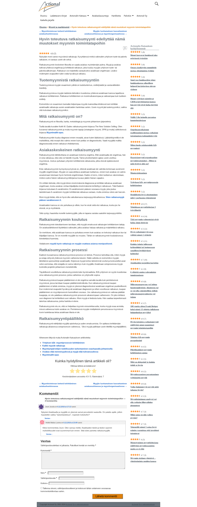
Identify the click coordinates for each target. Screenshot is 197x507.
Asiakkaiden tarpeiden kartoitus (144, 263)
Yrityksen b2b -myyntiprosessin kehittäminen (63, 343)
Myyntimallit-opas (55, 132)
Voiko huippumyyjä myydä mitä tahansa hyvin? (144, 388)
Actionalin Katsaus (78, 15)
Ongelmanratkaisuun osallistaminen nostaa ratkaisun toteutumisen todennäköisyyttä (144, 133)
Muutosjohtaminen (138, 173)
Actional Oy (142, 15)
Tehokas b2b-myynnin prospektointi (140, 338)
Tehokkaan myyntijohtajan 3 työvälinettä (143, 208)
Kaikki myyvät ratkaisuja (53, 346)
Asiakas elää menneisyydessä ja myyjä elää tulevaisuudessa (70, 352)
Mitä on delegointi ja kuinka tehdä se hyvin (142, 363)
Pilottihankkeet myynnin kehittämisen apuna (141, 351)
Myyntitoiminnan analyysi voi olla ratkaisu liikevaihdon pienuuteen (143, 402)
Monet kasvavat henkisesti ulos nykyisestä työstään (143, 56)
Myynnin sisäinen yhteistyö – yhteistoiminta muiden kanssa (143, 459)
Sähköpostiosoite (49, 478)
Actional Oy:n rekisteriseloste (77, 505)
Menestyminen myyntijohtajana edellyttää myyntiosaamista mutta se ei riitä (144, 446)
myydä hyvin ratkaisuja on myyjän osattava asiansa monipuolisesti (81, 244)
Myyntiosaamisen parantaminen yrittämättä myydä (144, 376)
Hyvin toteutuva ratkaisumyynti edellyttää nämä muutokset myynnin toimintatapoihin (144, 325)
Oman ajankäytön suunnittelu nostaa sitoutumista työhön (143, 69)
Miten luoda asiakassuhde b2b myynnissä (143, 146)
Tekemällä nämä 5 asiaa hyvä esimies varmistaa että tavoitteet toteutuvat (144, 430)
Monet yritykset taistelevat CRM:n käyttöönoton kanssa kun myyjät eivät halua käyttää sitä (144, 103)
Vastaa (48, 418)
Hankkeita (116, 15)
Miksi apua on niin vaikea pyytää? (141, 416)
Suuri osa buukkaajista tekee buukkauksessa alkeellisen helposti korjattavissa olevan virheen (142, 84)
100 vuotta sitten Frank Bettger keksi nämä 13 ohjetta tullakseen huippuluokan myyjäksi (144, 309)
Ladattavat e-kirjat (58, 15)
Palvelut (127, 15)
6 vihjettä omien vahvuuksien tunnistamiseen (143, 273)
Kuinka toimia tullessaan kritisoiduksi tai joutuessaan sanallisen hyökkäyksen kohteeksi (142, 249)
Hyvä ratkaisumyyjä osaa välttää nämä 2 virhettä (141, 233)
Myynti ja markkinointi (59, 27)
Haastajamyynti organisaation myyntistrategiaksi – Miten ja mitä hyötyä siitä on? (143, 160)
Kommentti (46, 450)
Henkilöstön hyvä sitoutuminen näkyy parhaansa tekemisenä (143, 196)
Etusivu (43, 15)
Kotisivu (44, 483)
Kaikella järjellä (47, 20)
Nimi (43, 473)
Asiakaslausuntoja (100, 15)
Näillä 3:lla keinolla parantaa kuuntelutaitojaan (143, 118)
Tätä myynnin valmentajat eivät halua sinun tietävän (144, 221)
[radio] (72, 371)
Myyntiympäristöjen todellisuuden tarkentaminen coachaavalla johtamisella (77, 349)
